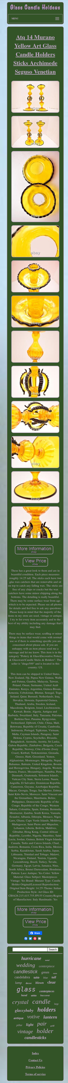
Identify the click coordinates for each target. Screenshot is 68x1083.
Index (35, 1053)
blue (45, 977)
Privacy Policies (35, 1067)
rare (55, 973)
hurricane (31, 958)
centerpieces (46, 991)
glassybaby (24, 1010)
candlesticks (35, 1037)
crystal (20, 1001)
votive (33, 1016)
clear (51, 982)
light (29, 1024)
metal (47, 960)
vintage (25, 1031)
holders (46, 1009)
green (45, 972)
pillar (19, 1025)
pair (42, 1023)
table (36, 977)
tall (54, 977)
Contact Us (35, 1060)
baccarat (45, 995)
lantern (50, 1017)
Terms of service (35, 1074)
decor (29, 983)
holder (45, 1031)
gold (52, 1026)
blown (40, 983)
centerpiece (47, 966)
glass (26, 989)
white (34, 995)
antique (18, 1018)
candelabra (22, 977)
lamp (18, 983)
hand (24, 995)
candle (41, 1001)
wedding (25, 965)
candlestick (26, 971)
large (56, 1004)
